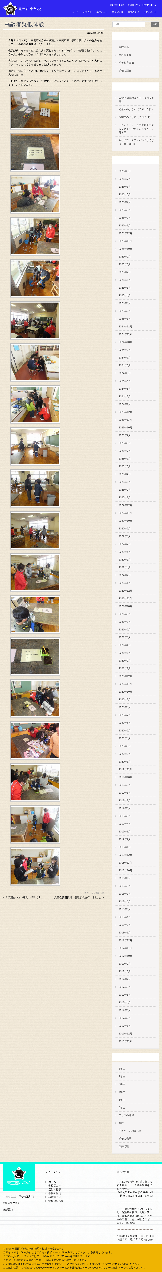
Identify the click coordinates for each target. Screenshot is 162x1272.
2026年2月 (125, 217)
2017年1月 (125, 1025)
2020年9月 (125, 699)
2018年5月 (125, 909)
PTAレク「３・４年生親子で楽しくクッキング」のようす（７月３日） (136, 129)
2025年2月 (125, 311)
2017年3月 (125, 1010)
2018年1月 (125, 932)
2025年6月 (125, 280)
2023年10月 (125, 427)
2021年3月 (125, 653)
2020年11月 (125, 684)
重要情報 (124, 1146)
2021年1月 (125, 668)
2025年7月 (125, 272)
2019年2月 (125, 839)
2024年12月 (125, 326)
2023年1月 (125, 497)
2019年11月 (125, 769)
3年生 (122, 1084)
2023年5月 (125, 466)
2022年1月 (125, 583)
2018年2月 (125, 924)
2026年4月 (125, 202)
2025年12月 (125, 233)
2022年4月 (125, 567)
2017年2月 (125, 1018)
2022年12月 (125, 505)
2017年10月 (125, 956)
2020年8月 (125, 707)
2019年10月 (125, 777)
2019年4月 (125, 823)
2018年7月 (125, 893)
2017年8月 (125, 971)
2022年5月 (125, 559)
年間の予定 (133, 12)
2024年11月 (125, 334)
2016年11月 (125, 1041)
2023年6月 (125, 458)
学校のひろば (56, 1201)
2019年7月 (125, 800)
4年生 (122, 1092)
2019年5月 (125, 816)
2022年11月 (125, 513)
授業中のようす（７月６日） (135, 117)
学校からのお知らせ (93, 892)
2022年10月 (125, 520)
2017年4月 (125, 1002)
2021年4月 (125, 645)
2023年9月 (125, 435)
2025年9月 (125, 256)
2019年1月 (125, 847)
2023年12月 (125, 412)
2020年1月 (125, 761)
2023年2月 (125, 489)
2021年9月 (125, 614)
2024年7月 (125, 357)
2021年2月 (125, 660)
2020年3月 (125, 746)
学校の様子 (125, 1138)
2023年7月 (125, 451)
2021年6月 (125, 629)
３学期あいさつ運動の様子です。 (24, 897)
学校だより (102, 12)
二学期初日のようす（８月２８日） (136, 99)
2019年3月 (125, 831)
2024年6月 (125, 365)
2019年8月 (125, 792)
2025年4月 (125, 295)
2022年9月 (125, 528)
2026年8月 (125, 171)
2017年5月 (125, 994)
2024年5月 (125, 373)
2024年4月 (125, 381)
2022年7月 (125, 544)
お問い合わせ (150, 12)
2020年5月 (125, 730)
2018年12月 (125, 855)
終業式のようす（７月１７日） (136, 109)
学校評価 (124, 47)
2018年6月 (125, 901)
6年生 (122, 1107)
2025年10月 (125, 249)
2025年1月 (125, 318)
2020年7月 (125, 715)
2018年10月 (125, 870)
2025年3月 (125, 303)
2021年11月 (125, 598)
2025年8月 (125, 264)
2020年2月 (125, 754)
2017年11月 (125, 948)
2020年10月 (125, 691)
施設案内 (8, 1209)
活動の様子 (54, 1189)
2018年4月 (125, 917)
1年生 (122, 1068)
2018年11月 (125, 862)
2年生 (122, 1076)
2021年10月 (125, 606)
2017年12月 (125, 940)
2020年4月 (125, 738)
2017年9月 (125, 963)
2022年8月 (125, 536)
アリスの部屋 (126, 1115)
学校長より (125, 55)
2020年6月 (125, 722)
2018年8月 (125, 886)
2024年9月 (125, 350)
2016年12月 (125, 1033)
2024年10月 (125, 342)
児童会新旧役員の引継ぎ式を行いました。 (78, 897)
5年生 (122, 1099)
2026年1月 (125, 225)
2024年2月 (125, 396)
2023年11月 (125, 419)
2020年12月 (125, 676)
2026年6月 (125, 186)
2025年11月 (125, 241)
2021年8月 (125, 621)
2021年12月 (125, 590)
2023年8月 (125, 443)
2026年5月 (125, 194)
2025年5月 (125, 287)
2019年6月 (125, 808)
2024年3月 (125, 388)
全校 (121, 1123)
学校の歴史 (125, 70)
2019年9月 (125, 785)
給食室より (117, 12)
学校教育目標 (126, 62)
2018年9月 (125, 878)
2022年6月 (125, 552)
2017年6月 (125, 987)
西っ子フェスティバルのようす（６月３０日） (136, 142)
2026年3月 (125, 210)
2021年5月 (125, 637)
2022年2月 (125, 575)
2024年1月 (125, 404)
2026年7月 (125, 179)
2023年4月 (125, 474)
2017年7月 (125, 979)
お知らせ (87, 12)
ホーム (75, 12)
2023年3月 (125, 482)
